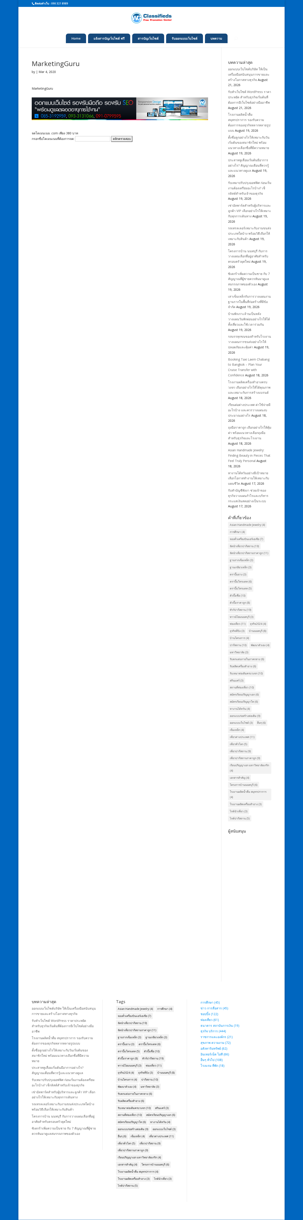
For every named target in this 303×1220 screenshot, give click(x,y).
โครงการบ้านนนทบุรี (243, 785)
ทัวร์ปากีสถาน (240, 610)
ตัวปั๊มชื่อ (237, 595)
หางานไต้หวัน (240, 709)
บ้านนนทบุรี (257, 631)
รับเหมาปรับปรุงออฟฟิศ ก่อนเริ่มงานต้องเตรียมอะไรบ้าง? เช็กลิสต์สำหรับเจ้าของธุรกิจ (249, 188)
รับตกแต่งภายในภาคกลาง (247, 659)
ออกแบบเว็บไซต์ (241, 723)
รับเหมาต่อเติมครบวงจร (246, 673)
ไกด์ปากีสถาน (240, 818)
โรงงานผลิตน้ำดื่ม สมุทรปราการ (248, 794)
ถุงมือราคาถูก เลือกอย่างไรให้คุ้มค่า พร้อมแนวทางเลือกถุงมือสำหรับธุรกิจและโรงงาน (249, 432)
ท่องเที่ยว (238, 624)
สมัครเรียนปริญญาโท (244, 702)
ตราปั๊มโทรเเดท (241, 581)
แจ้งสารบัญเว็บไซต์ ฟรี (109, 38)
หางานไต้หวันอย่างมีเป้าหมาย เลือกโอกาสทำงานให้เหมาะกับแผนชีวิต (248, 478)
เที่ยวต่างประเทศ (242, 737)
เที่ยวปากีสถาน (240, 751)
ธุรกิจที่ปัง (237, 631)
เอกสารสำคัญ (239, 778)
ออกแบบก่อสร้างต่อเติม (245, 716)
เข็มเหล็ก (237, 730)
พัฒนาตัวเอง (260, 645)
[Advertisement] (249, 902)
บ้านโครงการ (239, 638)
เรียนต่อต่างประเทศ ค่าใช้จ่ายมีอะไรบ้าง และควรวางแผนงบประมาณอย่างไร (249, 410)
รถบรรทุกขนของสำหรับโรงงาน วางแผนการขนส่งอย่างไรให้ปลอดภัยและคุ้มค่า (249, 341)
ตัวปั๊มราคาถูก (240, 603)
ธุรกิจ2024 (258, 624)
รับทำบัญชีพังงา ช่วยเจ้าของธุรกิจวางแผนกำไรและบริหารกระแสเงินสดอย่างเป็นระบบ (248, 495)
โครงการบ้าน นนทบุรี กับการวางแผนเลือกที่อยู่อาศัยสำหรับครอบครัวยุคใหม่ (248, 256)
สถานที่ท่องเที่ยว (242, 687)
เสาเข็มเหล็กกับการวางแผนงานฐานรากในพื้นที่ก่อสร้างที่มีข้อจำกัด (249, 301)
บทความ (216, 38)
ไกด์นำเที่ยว (238, 811)
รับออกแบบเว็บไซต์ (184, 38)
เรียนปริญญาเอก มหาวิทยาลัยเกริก (249, 767)
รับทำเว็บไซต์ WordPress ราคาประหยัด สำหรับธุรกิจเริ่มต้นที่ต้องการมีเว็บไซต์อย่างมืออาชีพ (249, 97)
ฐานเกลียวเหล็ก (240, 567)
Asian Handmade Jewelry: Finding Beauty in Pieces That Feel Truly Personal (249, 455)
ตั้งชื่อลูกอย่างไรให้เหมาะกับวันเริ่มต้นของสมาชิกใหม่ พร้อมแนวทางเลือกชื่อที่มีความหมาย (249, 142)
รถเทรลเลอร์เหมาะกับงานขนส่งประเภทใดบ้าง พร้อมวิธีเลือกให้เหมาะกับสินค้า (249, 233)
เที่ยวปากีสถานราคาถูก (245, 758)
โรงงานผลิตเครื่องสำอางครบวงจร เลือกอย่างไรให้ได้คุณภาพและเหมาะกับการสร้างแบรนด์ (249, 387)
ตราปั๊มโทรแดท (241, 588)
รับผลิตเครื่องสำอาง (243, 666)
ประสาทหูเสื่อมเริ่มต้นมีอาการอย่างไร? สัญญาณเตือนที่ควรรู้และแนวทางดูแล (248, 165)
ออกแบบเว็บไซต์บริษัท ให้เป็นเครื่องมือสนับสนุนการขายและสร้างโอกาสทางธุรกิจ (249, 74)
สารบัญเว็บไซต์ (148, 38)
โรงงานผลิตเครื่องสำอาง (246, 804)
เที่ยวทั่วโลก (238, 744)
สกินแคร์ (236, 680)
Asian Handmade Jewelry (247, 525)
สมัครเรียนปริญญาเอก (244, 694)
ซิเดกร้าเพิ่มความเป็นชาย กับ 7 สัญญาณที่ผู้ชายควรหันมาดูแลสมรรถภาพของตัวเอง (249, 279)
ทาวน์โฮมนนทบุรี (241, 617)
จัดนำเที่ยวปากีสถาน (244, 546)
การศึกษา (237, 532)
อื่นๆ (261, 723)
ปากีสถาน (238, 645)
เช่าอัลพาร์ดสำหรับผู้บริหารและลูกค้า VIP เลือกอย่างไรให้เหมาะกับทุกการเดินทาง (249, 210)
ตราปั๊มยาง (238, 574)
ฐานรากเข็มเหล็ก (241, 560)
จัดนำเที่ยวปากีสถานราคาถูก (249, 553)
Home (76, 38)
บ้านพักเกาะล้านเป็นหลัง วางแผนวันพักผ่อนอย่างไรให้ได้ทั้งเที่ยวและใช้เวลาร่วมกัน (249, 319)
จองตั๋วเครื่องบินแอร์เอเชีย (246, 539)
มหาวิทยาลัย (239, 652)
